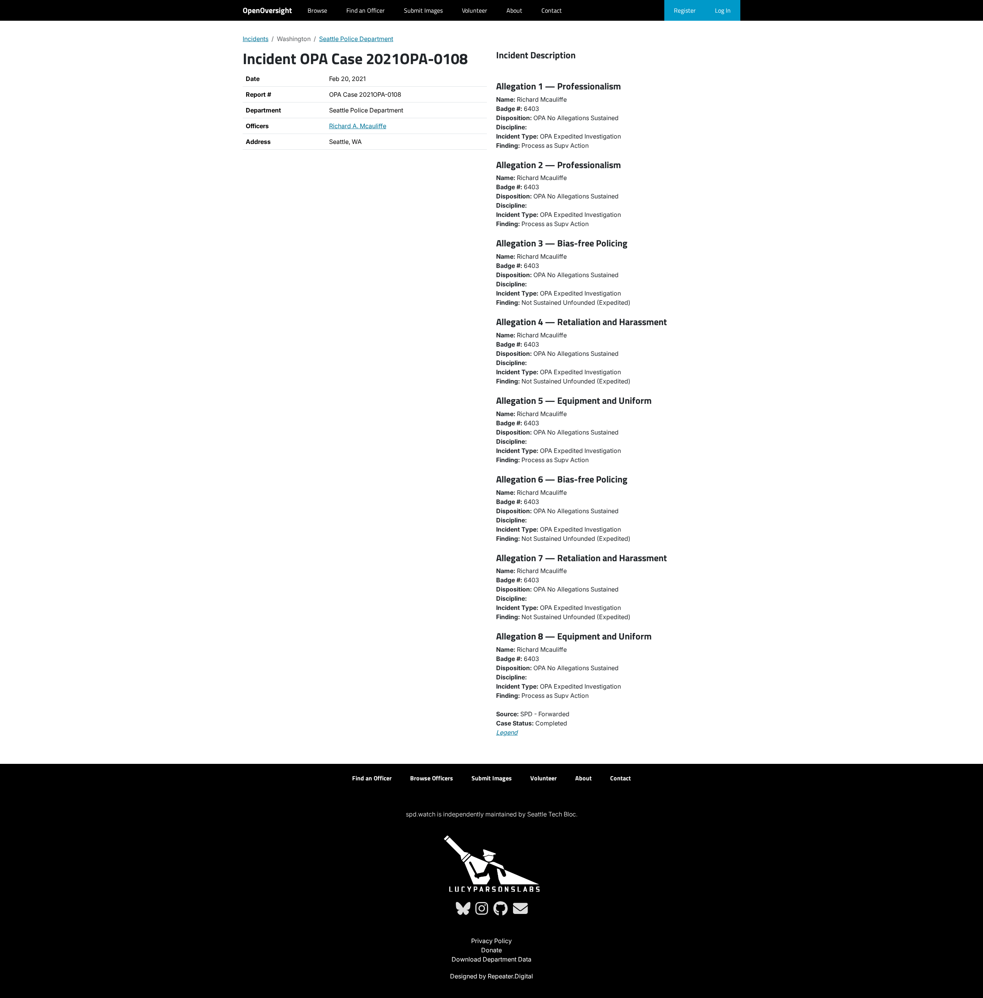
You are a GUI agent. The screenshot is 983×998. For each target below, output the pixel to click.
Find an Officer (365, 10)
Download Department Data (491, 959)
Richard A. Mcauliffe (357, 126)
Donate (491, 950)
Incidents (255, 39)
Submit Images (423, 10)
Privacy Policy (491, 941)
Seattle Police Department (356, 39)
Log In (723, 10)
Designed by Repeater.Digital (491, 976)
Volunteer (474, 10)
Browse (317, 10)
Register (685, 10)
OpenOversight (267, 10)
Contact (551, 10)
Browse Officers (431, 778)
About (514, 10)
